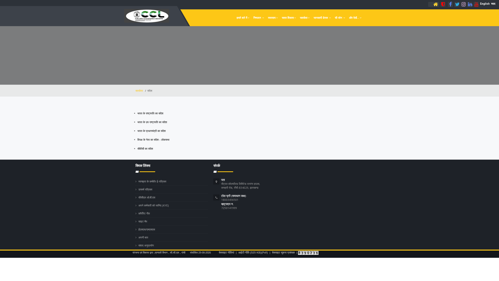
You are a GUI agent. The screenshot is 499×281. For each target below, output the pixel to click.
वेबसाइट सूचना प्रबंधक (283, 252)
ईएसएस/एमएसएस (146, 229)
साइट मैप (142, 221)
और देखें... (354, 18)
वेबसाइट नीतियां (226, 252)
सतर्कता (303, 18)
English (485, 3)
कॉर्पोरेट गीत (144, 213)
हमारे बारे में (242, 18)
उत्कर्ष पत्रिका (145, 189)
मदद (493, 3)
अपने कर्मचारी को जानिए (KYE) (153, 205)
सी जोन (339, 18)
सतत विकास (288, 18)
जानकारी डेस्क (321, 18)
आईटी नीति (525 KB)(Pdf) (253, 252)
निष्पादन (257, 18)
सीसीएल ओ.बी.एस (146, 197)
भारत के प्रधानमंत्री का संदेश (151, 131)
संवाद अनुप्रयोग (146, 245)
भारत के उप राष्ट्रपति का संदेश (152, 122)
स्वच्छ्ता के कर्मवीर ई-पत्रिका (152, 181)
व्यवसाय (272, 18)
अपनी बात (143, 237)
